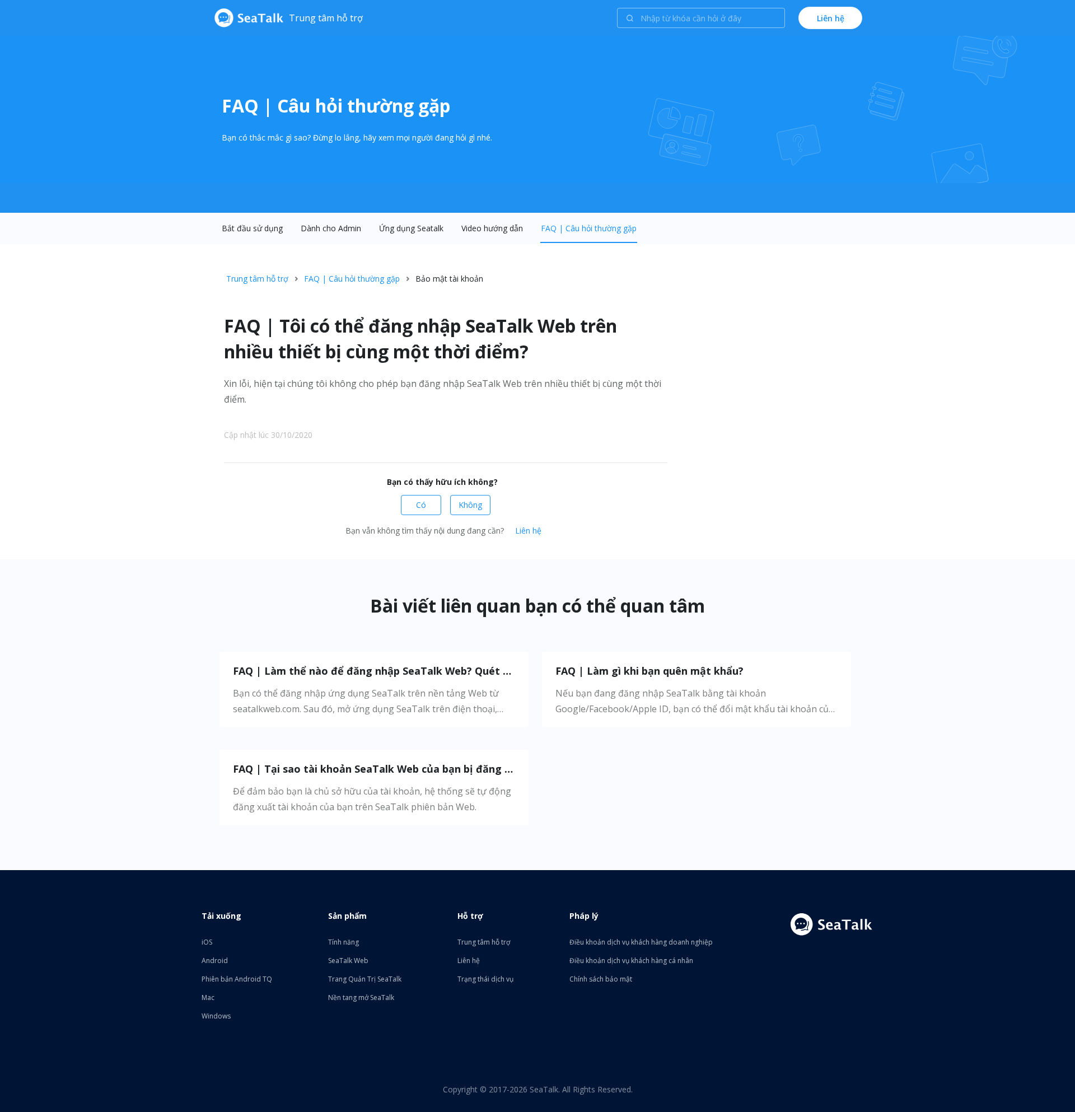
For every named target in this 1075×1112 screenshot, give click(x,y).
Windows (216, 1016)
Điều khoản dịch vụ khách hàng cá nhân (631, 960)
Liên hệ (528, 530)
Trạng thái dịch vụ (485, 979)
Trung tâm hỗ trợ (257, 278)
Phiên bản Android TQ (237, 979)
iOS (207, 942)
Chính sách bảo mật (600, 979)
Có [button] (421, 504)
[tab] (252, 228)
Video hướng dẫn (492, 228)
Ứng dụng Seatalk (411, 228)
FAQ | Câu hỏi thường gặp (589, 228)
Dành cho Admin (331, 228)
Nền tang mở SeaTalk (361, 997)
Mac (208, 997)
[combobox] (701, 18)
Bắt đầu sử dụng (252, 228)
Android (215, 960)
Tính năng (343, 942)
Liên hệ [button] (830, 18)
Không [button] (470, 504)
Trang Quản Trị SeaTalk (364, 979)
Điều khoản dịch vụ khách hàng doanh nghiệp (641, 942)
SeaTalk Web (348, 960)
